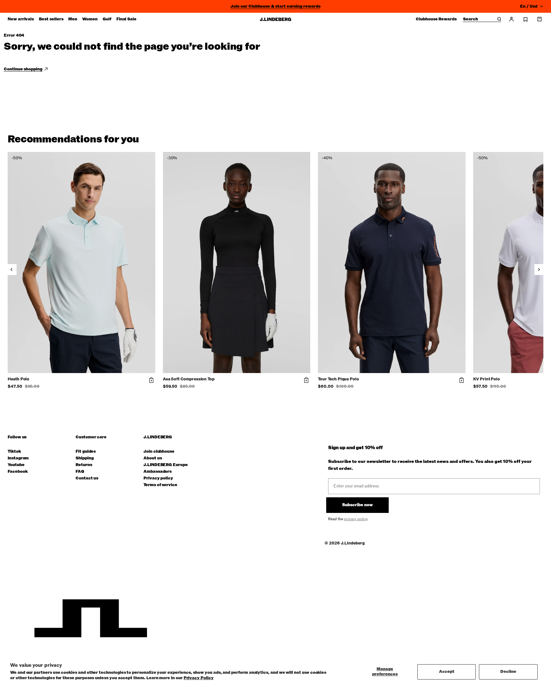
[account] (511, 19)
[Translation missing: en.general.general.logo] (275, 19)
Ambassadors (157, 472)
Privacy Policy (199, 678)
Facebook (17, 472)
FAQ (80, 472)
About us (152, 458)
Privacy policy (158, 478)
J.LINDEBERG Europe (165, 465)
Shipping (84, 458)
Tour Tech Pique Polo (338, 379)
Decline (508, 671)
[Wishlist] (525, 19)
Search (470, 19)
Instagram (18, 458)
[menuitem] (21, 19)
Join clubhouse (158, 452)
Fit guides (86, 452)
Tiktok (14, 452)
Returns (84, 465)
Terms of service (160, 485)
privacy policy (355, 519)
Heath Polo (18, 379)
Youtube (16, 465)
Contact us (87, 478)
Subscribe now (357, 505)
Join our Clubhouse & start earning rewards (275, 6)
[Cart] (540, 19)
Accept (446, 671)
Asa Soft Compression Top (189, 379)
